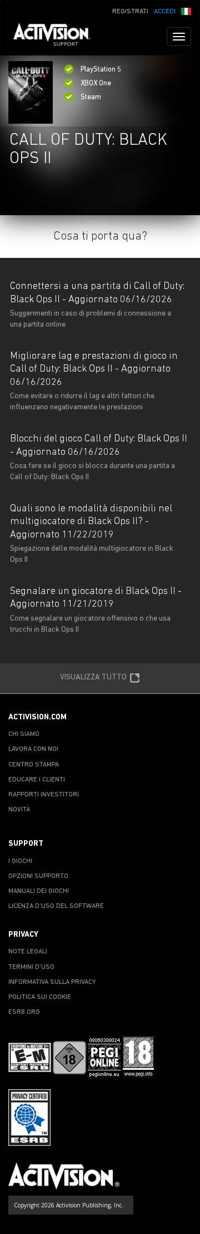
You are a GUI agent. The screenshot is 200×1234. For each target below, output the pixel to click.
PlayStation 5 (101, 69)
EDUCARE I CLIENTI (36, 779)
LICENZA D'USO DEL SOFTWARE (56, 906)
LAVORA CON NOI (33, 749)
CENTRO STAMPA (33, 764)
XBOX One (96, 83)
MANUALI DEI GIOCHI (38, 891)
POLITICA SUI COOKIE (39, 997)
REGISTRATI (130, 11)
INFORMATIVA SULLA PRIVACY (52, 982)
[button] (186, 10)
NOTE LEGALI (27, 951)
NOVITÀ (19, 809)
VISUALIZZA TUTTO (93, 677)
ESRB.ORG (24, 1012)
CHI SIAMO (23, 734)
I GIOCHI (20, 861)
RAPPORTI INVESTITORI (43, 794)
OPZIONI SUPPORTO (38, 876)
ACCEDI (165, 11)
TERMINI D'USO (31, 967)
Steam (91, 97)
